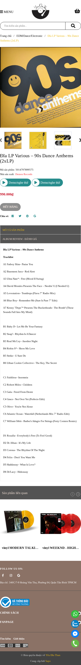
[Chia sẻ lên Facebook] (12, 216)
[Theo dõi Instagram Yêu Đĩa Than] (11, 575)
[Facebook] (75, 634)
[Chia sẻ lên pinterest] (27, 216)
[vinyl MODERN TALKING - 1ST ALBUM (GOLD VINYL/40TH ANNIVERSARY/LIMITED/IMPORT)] (20, 523)
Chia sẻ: (4, 216)
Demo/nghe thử (18, 182)
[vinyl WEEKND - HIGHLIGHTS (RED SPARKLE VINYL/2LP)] (60, 523)
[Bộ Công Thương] (14, 601)
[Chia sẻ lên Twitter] (19, 216)
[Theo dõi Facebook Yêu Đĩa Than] (3, 575)
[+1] (34, 216)
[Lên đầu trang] (76, 660)
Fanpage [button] (7, 622)
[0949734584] (75, 643)
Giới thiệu (18, 638)
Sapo (48, 661)
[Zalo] (75, 624)
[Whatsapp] (75, 614)
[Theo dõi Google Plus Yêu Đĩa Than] (19, 575)
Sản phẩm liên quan (15, 493)
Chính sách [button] (9, 612)
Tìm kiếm (5, 638)
